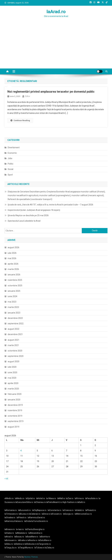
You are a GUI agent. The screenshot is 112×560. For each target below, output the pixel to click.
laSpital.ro (30, 498)
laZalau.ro (49, 547)
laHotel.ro (40, 498)
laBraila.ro (22, 540)
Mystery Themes (31, 557)
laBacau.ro (19, 536)
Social (10, 169)
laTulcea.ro (39, 547)
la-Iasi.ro (20, 529)
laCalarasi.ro (34, 514)
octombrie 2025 (15, 285)
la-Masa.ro (51, 498)
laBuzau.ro (24, 514)
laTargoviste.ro (44, 544)
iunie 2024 (12, 296)
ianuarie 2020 (14, 399)
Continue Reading (22, 120)
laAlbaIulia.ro (21, 533)
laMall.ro (61, 498)
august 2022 (13, 329)
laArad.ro (56, 11)
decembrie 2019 (15, 405)
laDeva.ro (46, 514)
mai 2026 (12, 258)
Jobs (10, 158)
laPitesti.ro (21, 517)
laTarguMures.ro (25, 547)
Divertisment (14, 147)
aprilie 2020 (13, 383)
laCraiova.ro (68, 510)
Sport (10, 175)
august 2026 (13, 247)
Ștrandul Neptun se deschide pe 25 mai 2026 (28, 215)
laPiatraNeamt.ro (54, 502)
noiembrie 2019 (15, 410)
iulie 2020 (12, 367)
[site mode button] (100, 71)
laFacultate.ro (91, 498)
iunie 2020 (12, 372)
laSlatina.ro (19, 544)
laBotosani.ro (11, 540)
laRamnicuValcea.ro (14, 521)
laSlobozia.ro (31, 544)
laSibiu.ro (9, 544)
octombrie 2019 (15, 416)
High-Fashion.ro (69, 502)
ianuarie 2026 (14, 274)
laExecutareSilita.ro (24, 502)
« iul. (6, 478)
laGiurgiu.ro (69, 514)
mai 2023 (12, 302)
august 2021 (13, 340)
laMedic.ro (20, 498)
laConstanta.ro (54, 510)
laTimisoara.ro (11, 514)
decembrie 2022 (15, 318)
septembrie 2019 (15, 421)
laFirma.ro (79, 498)
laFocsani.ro (56, 514)
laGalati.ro (79, 510)
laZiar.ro (69, 498)
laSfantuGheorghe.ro (34, 529)
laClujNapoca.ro (39, 510)
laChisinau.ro (40, 502)
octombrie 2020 (15, 351)
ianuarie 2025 (14, 291)
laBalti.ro (81, 502)
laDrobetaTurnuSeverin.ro (36, 521)
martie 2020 (13, 389)
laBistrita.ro (45, 536)
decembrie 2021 (15, 334)
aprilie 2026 (13, 264)
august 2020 (13, 361)
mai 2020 (12, 378)
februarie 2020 (14, 394)
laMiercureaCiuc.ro (83, 514)
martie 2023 (13, 307)
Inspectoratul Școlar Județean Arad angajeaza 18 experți (34, 210)
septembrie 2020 (15, 356)
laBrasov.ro (10, 529)
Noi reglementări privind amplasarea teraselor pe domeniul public (50, 91)
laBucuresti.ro (24, 510)
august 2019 (13, 427)
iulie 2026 (12, 253)
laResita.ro (32, 540)
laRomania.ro (11, 510)
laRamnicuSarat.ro (36, 517)
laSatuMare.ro (44, 540)
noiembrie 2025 (15, 280)
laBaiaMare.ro (31, 536)
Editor (27, 96)
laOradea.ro (10, 517)
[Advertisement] (56, 46)
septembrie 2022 (15, 323)
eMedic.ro (9, 498)
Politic (10, 164)
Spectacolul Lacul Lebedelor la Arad (24, 221)
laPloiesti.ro (90, 510)
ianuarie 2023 (14, 313)
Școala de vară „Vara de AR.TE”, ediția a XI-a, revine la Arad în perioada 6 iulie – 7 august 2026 (50, 204)
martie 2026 (13, 269)
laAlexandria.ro (35, 533)
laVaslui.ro (10, 533)
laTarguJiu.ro (11, 547)
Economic (12, 153)
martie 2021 (13, 345)
